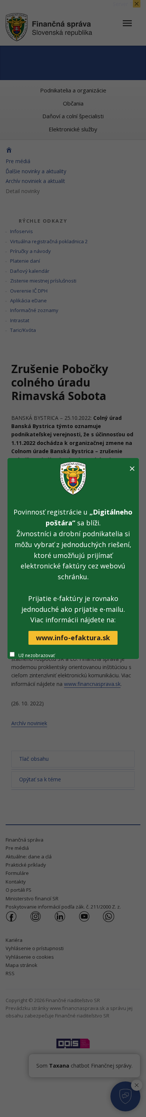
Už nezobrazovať (36, 655)
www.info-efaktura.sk (73, 637)
